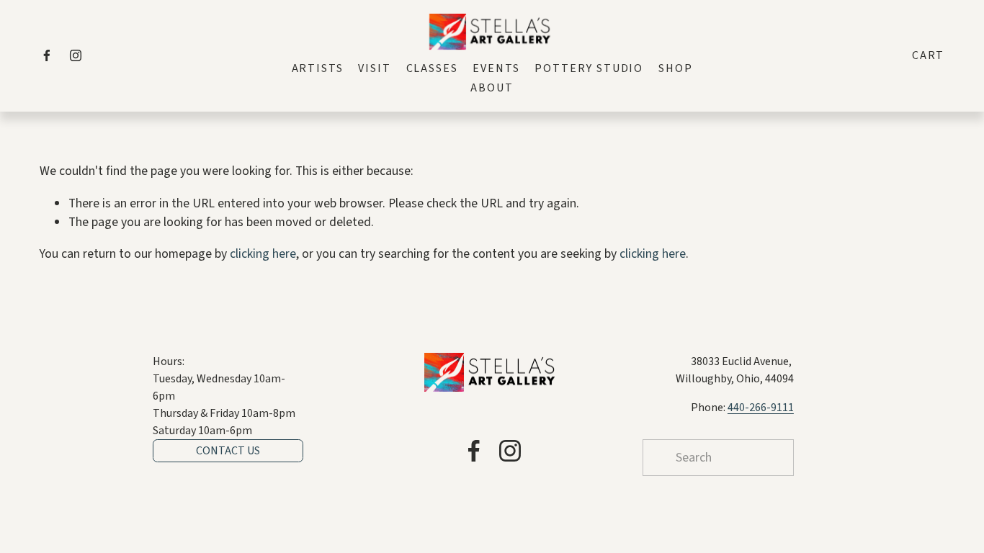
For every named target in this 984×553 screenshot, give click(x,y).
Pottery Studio (589, 68)
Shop (675, 68)
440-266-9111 (761, 407)
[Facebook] (47, 55)
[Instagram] (75, 55)
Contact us (228, 451)
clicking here (263, 254)
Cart (928, 55)
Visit (374, 68)
